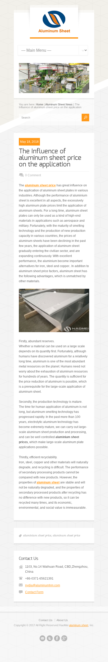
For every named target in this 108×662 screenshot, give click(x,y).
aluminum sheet (78, 625)
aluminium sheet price (37, 535)
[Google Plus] (64, 639)
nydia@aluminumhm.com (42, 585)
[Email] (42, 639)
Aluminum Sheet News (59, 104)
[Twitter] (50, 639)
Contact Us (45, 620)
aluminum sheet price (66, 535)
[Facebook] (57, 639)
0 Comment (33, 175)
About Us (62, 620)
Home (39, 104)
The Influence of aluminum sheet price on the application (50, 158)
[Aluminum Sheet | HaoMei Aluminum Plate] (54, 32)
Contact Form (34, 592)
